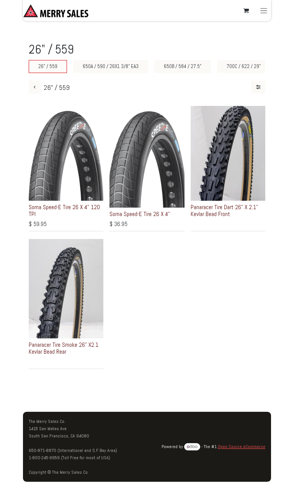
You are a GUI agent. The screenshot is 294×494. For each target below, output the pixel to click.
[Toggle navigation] (263, 10)
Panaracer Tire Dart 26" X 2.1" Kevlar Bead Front (224, 210)
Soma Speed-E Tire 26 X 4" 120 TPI (64, 210)
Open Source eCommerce (241, 447)
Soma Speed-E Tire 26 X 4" (139, 214)
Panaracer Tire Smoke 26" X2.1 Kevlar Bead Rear (63, 348)
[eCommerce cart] (246, 10)
